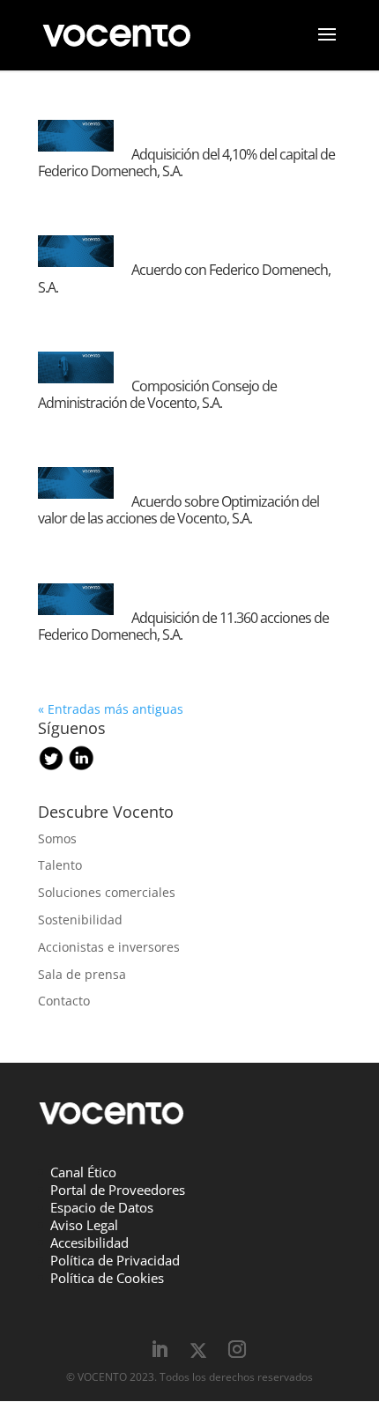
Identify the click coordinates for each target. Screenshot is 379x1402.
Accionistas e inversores (109, 946)
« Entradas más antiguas (110, 709)
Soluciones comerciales (106, 892)
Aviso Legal (84, 1225)
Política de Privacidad (115, 1260)
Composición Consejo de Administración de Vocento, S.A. (157, 394)
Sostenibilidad (80, 919)
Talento (60, 865)
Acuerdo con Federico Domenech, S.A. (184, 278)
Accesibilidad (89, 1242)
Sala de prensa (82, 974)
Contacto (64, 1000)
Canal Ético (83, 1172)
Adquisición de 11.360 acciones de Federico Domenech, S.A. (183, 626)
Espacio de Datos (101, 1207)
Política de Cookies (107, 1278)
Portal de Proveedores (117, 1189)
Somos (57, 838)
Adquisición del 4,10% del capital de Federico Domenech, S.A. (186, 163)
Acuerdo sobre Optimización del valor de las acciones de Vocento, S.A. (178, 510)
